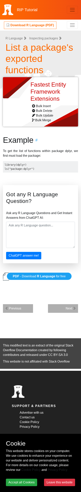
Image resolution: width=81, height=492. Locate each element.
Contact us (27, 417)
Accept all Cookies (21, 482)
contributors (11, 354)
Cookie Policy (29, 422)
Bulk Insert (43, 106)
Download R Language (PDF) (32, 25)
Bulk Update (44, 115)
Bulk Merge (43, 120)
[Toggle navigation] (72, 10)
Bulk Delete (44, 110)
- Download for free (39, 276)
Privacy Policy (30, 426)
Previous (14, 308)
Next (69, 308)
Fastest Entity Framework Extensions (48, 91)
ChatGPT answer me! (24, 255)
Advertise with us (31, 412)
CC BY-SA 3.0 (58, 354)
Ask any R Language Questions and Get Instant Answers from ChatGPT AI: (39, 215)
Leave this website (60, 482)
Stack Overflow (59, 361)
